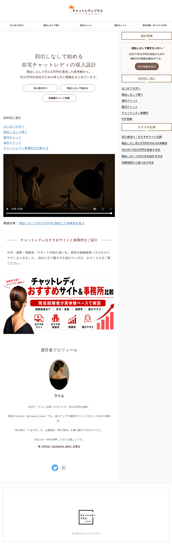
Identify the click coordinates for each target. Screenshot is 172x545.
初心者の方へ (41, 88)
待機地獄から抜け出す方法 (138, 162)
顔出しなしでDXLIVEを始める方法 (142, 156)
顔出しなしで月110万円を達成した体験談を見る (51, 223)
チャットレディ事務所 (135, 113)
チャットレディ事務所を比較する (26, 148)
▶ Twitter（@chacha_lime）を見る (59, 446)
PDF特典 (127, 119)
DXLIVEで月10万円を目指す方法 (141, 150)
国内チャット (120, 25)
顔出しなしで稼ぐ (52, 25)
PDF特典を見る (147, 66)
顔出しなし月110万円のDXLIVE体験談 (144, 143)
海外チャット (86, 25)
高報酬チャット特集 (59, 98)
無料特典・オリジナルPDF (155, 25)
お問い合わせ (98, 500)
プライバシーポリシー (78, 500)
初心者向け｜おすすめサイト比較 (142, 137)
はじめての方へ (17, 25)
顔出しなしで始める (77, 88)
